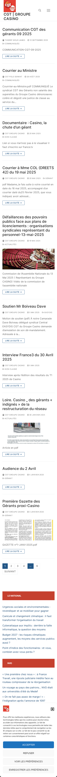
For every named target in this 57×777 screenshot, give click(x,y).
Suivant (10, 571)
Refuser (28, 753)
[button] (52, 709)
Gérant (49, 178)
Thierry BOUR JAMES (14, 40)
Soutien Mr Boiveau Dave (24, 306)
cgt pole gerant (13, 77)
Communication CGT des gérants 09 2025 (24, 31)
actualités (10, 244)
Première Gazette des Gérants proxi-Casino (21, 503)
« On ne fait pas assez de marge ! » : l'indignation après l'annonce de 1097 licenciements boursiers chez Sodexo (23, 700)
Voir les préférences (28, 761)
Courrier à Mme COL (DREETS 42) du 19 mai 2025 (28, 170)
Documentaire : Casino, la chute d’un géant (24, 125)
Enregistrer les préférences (28, 770)
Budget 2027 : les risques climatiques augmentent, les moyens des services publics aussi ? (28, 638)
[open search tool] (39, 10)
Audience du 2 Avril (19, 468)
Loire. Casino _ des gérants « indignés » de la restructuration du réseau (27, 404)
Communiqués (11, 44)
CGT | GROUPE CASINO (17, 16)
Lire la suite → (13, 56)
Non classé (10, 137)
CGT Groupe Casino (14, 133)
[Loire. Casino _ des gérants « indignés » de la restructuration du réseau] (28, 433)
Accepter (28, 745)
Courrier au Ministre (19, 70)
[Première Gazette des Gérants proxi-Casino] (28, 530)
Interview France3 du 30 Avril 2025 (27, 357)
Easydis (48, 312)
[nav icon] (48, 10)
